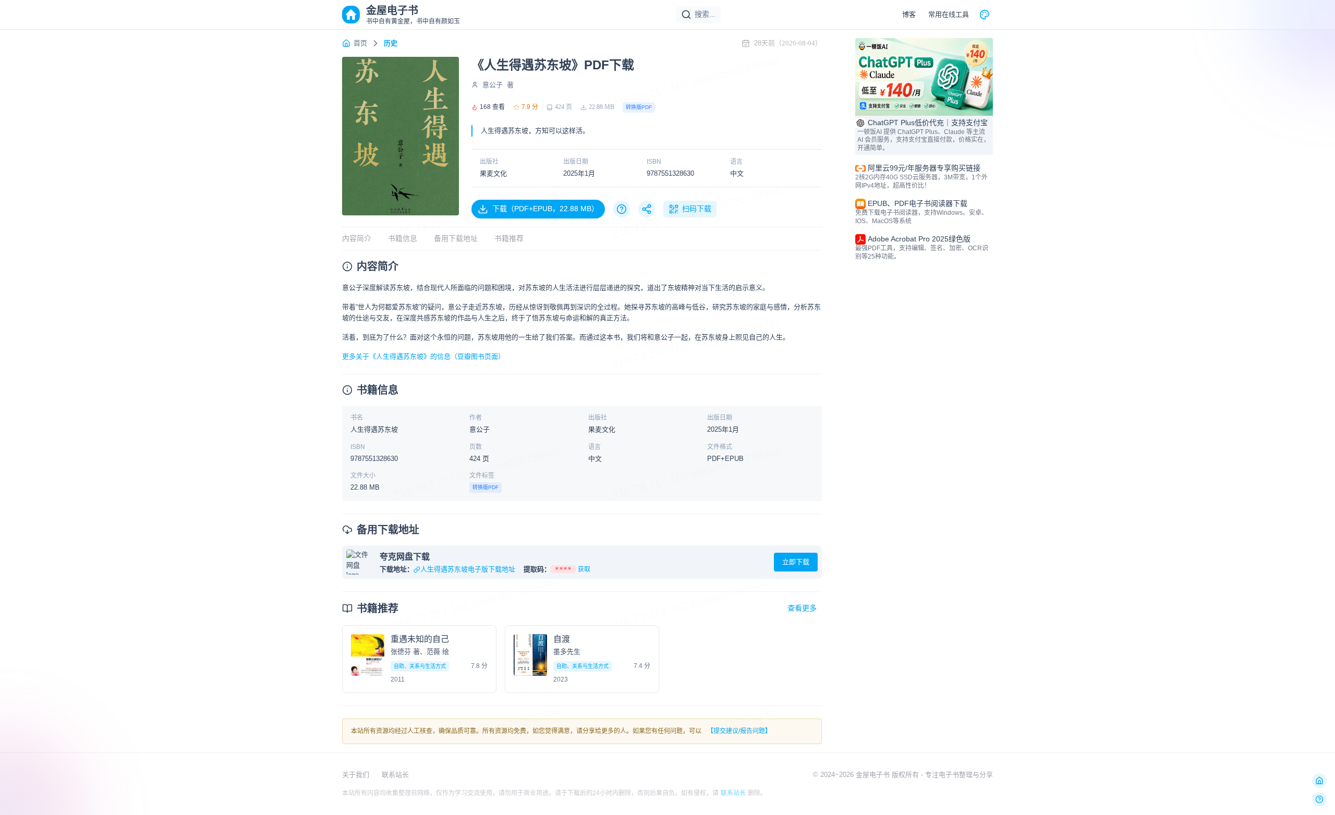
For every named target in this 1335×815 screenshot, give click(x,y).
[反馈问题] (1319, 799)
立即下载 (795, 562)
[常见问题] (621, 209)
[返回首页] (1319, 780)
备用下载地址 (456, 238)
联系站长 (395, 774)
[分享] (646, 209)
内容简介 (356, 238)
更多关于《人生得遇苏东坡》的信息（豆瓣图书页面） (423, 356)
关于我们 (355, 774)
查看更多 (802, 608)
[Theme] (984, 14)
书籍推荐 (509, 238)
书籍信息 (402, 238)
